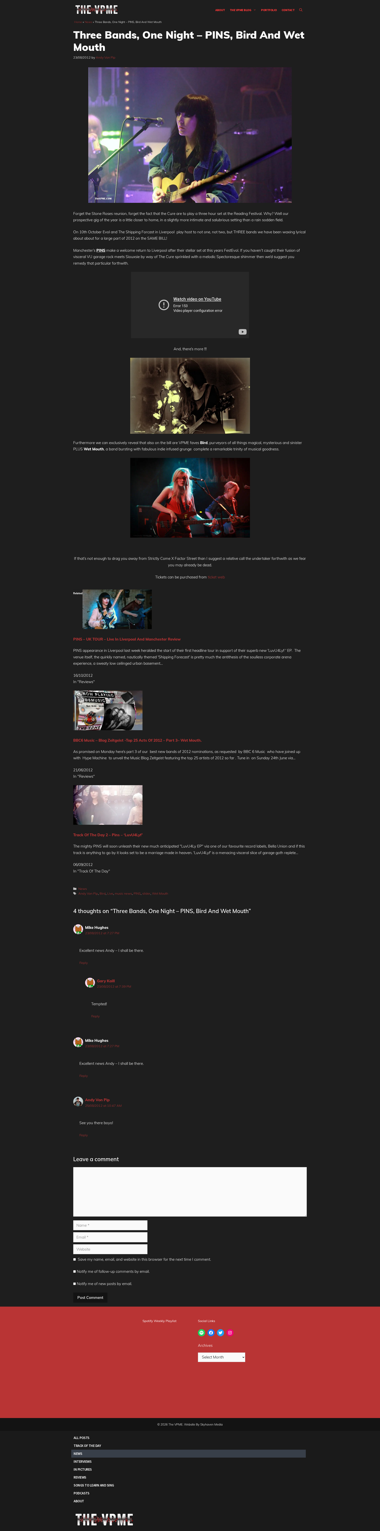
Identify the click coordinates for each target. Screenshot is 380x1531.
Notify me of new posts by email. (104, 1283)
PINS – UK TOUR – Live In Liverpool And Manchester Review (127, 639)
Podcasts (81, 1493)
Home (78, 22)
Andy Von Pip (88, 893)
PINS (137, 893)
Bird (103, 893)
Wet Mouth (160, 893)
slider (146, 893)
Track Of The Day (87, 1445)
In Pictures (83, 1469)
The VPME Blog (240, 10)
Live (110, 893)
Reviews (80, 1477)
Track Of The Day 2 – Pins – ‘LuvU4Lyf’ (108, 834)
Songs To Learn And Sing (94, 1485)
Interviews (82, 1461)
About (220, 10)
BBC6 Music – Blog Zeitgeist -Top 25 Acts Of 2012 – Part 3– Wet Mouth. (137, 740)
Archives (205, 1345)
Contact (288, 10)
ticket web (216, 577)
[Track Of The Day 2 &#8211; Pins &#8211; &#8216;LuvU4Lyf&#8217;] (107, 823)
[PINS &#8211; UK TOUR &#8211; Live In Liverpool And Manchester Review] (117, 627)
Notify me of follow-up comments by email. (113, 1271)
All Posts (81, 1437)
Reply (83, 963)
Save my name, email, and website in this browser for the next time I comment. (144, 1259)
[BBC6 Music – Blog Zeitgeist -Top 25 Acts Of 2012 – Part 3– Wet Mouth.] (107, 728)
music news (123, 893)
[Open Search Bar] (301, 10)
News (88, 22)
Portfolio (269, 10)
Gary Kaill (106, 981)
